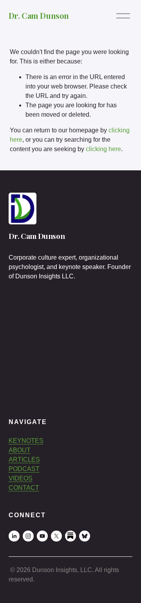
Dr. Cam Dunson (39, 15)
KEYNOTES (26, 440)
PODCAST (24, 469)
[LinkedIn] (14, 536)
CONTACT (24, 487)
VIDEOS (21, 478)
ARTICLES (24, 459)
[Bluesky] (84, 536)
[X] (56, 536)
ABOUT (20, 450)
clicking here (103, 149)
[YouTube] (42, 536)
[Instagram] (28, 536)
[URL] (70, 536)
